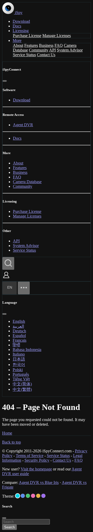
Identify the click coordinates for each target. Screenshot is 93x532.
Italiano (19, 354)
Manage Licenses (56, 35)
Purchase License (27, 35)
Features (31, 45)
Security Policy (37, 460)
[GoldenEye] (38, 496)
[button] (6, 278)
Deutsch (19, 331)
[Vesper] (43, 496)
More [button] (17, 40)
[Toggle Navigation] (24, 288)
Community (38, 50)
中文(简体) (22, 384)
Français (19, 340)
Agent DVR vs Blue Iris (39, 482)
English (19, 321)
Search (9, 527)
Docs (17, 26)
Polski (18, 370)
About (18, 45)
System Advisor (70, 50)
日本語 (19, 359)
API (52, 50)
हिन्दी (16, 345)
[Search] (8, 263)
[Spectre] (18, 496)
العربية (18, 326)
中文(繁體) (22, 389)
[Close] (5, 81)
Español (19, 335)
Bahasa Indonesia (27, 349)
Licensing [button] (21, 30)
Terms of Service (29, 455)
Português (21, 374)
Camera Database (27, 181)
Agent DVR (23, 125)
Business (46, 45)
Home (7, 433)
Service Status (24, 55)
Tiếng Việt (21, 379)
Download (21, 21)
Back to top (11, 442)
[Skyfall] (28, 496)
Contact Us (46, 55)
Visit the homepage (36, 469)
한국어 (19, 364)
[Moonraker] (23, 496)
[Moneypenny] (33, 496)
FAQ (59, 45)
